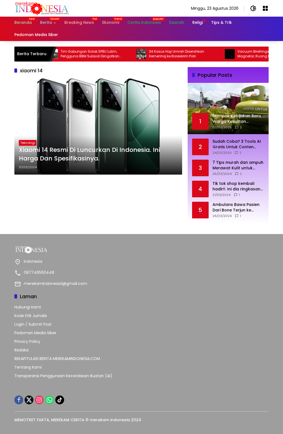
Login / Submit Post (33, 324)
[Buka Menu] (265, 8)
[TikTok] (59, 399)
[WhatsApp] (49, 399)
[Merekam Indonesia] (42, 8)
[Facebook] (18, 399)
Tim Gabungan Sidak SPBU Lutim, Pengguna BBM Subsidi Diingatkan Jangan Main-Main (80, 54)
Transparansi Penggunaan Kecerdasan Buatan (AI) (63, 376)
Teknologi (27, 143)
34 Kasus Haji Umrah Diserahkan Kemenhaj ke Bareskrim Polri (167, 53)
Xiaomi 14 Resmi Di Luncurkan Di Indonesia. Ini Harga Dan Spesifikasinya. (89, 154)
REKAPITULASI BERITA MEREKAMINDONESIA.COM (57, 358)
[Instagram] (39, 399)
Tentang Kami (28, 367)
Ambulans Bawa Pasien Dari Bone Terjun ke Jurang (236, 207)
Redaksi (21, 350)
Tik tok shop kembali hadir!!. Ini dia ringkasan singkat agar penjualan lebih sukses (236, 186)
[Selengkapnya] (76, 249)
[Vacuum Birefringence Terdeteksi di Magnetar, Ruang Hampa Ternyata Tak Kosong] (221, 54)
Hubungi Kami (27, 307)
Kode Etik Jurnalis (30, 315)
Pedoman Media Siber (35, 333)
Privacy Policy (27, 341)
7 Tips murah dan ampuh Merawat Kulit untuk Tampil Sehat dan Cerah (238, 165)
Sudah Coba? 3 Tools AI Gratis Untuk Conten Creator (237, 144)
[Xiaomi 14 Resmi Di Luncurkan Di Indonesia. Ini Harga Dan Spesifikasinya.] (98, 126)
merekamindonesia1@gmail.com (55, 283)
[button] (253, 8)
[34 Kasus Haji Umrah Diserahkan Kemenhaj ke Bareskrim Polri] (132, 54)
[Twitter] (29, 399)
